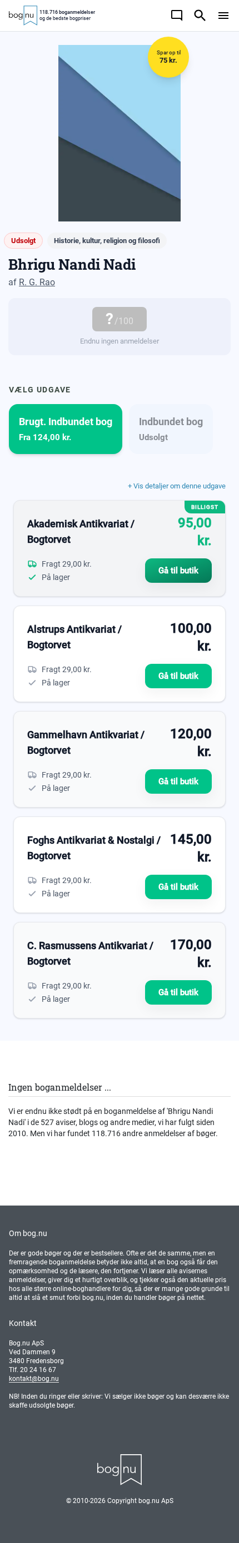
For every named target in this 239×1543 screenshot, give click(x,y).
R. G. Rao (37, 282)
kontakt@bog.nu (34, 1379)
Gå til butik (178, 571)
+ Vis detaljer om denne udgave (177, 486)
